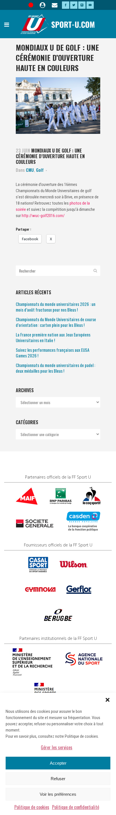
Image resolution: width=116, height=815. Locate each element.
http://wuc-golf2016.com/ (43, 215)
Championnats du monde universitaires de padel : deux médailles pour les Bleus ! (55, 368)
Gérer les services (56, 747)
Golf (40, 170)
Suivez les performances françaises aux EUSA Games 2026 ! (52, 353)
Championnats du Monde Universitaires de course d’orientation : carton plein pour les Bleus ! (56, 322)
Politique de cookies (31, 807)
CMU (30, 170)
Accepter (58, 763)
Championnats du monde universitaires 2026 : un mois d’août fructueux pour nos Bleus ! (55, 307)
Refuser (58, 778)
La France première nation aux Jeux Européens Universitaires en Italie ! (53, 337)
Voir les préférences (58, 794)
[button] (107, 700)
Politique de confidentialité (75, 807)
